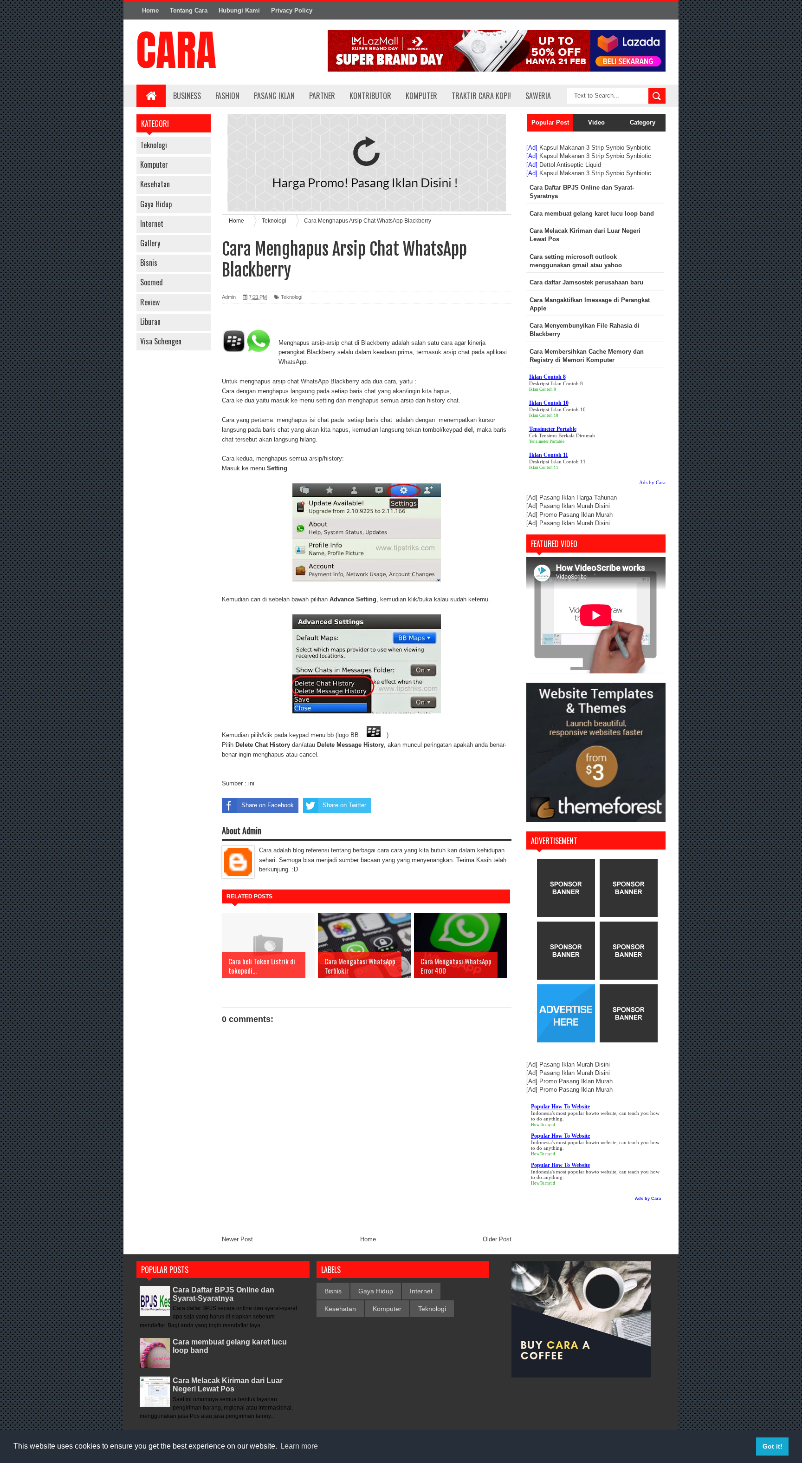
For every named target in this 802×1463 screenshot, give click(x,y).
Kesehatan (155, 184)
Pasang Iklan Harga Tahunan (578, 497)
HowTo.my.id (543, 1124)
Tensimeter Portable (546, 441)
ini (251, 783)
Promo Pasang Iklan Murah (576, 514)
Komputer (154, 164)
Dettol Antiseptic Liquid (570, 164)
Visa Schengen (160, 341)
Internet (151, 223)
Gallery (150, 243)
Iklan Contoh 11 (543, 467)
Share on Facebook (267, 805)
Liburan (150, 321)
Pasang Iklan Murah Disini (574, 505)
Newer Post (237, 1239)
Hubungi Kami (239, 10)
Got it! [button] (773, 1446)
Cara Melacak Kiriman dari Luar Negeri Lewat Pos (228, 1385)
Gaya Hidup (156, 204)
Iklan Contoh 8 (542, 389)
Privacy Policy (291, 10)
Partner (322, 95)
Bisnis (148, 262)
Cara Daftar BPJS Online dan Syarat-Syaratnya (223, 1294)
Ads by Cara (652, 482)
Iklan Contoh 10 (543, 415)
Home (150, 10)
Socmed (151, 282)
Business (187, 95)
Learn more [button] (299, 1446)
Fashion (227, 95)
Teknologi (153, 145)
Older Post (497, 1239)
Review (150, 302)
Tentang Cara (188, 10)
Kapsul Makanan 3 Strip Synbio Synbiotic (595, 147)
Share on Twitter (344, 805)
